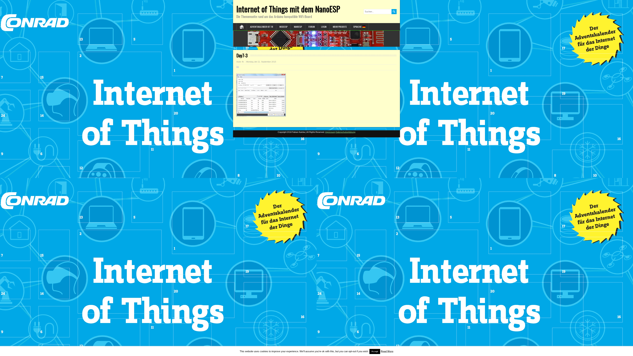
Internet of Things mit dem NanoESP (288, 9)
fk (243, 62)
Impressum (330, 132)
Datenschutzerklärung (345, 132)
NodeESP (283, 26)
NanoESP (298, 26)
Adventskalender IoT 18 (261, 26)
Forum (311, 26)
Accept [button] (374, 351)
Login (323, 26)
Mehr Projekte (340, 26)
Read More (387, 351)
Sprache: (357, 26)
